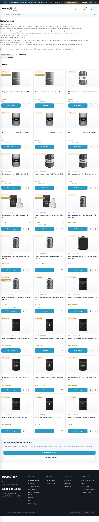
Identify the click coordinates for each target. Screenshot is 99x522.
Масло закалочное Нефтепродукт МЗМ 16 (15, 216)
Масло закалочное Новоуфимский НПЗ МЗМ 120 (82, 216)
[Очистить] (94, 15)
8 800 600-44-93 (11, 489)
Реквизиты (67, 486)
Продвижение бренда (89, 489)
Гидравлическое (33, 480)
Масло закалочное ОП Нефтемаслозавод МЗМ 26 (49, 298)
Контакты (67, 483)
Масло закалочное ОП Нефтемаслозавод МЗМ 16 (16, 298)
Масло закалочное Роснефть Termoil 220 (82, 297)
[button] (95, 2)
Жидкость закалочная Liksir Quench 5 (48, 92)
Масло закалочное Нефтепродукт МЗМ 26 (49, 216)
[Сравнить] (23, 105)
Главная (2, 54)
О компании (67, 480)
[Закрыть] (1, 60)
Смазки (30, 497)
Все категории (33, 504)
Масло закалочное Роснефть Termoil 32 (15, 338)
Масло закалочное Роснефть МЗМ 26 (81, 417)
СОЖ (30, 501)
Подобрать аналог (50, 453)
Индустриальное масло (33, 493)
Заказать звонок (51, 458)
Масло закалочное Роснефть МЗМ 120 (14, 417)
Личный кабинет (87, 492)
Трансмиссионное (34, 486)
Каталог (8, 54)
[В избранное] (28, 105)
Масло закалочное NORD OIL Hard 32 (48, 133)
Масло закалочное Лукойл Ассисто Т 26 (82, 174)
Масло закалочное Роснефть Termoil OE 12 (15, 379)
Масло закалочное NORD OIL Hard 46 (14, 174)
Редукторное (32, 489)
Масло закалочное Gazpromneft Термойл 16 (83, 93)
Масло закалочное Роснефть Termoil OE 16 (49, 379)
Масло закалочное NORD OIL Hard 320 (82, 133)
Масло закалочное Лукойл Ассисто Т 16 (49, 174)
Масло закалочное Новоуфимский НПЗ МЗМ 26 (49, 257)
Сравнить (77, 9)
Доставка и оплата (88, 480)
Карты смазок (50, 480)
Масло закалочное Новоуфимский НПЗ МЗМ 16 (15, 257)
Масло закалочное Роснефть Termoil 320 (49, 338)
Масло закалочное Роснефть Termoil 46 (82, 338)
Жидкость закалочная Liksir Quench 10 (15, 92)
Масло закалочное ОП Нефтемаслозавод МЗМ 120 (82, 257)
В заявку (93, 9)
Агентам (84, 483)
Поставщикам (86, 486)
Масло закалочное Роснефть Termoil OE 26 (82, 379)
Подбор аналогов (51, 483)
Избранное (85, 9)
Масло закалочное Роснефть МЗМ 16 (48, 417)
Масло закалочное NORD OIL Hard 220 (15, 133)
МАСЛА (15, 54)
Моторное (31, 483)
